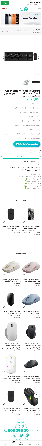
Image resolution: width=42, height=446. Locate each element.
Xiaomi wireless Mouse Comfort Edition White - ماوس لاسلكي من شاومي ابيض (11, 346)
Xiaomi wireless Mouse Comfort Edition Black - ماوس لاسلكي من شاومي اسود (31, 346)
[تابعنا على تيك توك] (19, 426)
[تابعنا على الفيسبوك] (26, 426)
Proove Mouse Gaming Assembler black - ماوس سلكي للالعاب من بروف (32, 411)
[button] (37, 395)
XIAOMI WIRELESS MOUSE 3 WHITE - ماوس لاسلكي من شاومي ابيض (12, 281)
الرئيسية (38, 29)
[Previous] (37, 57)
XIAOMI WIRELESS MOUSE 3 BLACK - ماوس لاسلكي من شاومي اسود (32, 378)
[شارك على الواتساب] (15, 426)
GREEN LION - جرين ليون (26, 167)
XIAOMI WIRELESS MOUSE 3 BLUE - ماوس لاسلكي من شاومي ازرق (32, 313)
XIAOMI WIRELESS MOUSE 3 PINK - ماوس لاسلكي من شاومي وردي (32, 281)
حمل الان (5, 3)
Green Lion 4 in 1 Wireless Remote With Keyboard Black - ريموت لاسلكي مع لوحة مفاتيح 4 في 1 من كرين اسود (31, 229)
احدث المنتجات (14, 167)
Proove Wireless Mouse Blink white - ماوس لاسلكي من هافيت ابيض (12, 378)
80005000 (18, 430)
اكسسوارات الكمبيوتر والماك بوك (31, 170)
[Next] (4, 57)
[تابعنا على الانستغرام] (22, 426)
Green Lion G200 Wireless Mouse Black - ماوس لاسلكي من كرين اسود (11, 228)
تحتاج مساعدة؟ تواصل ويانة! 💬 (27, 144)
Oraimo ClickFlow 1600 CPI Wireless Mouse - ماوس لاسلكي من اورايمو (11, 313)
